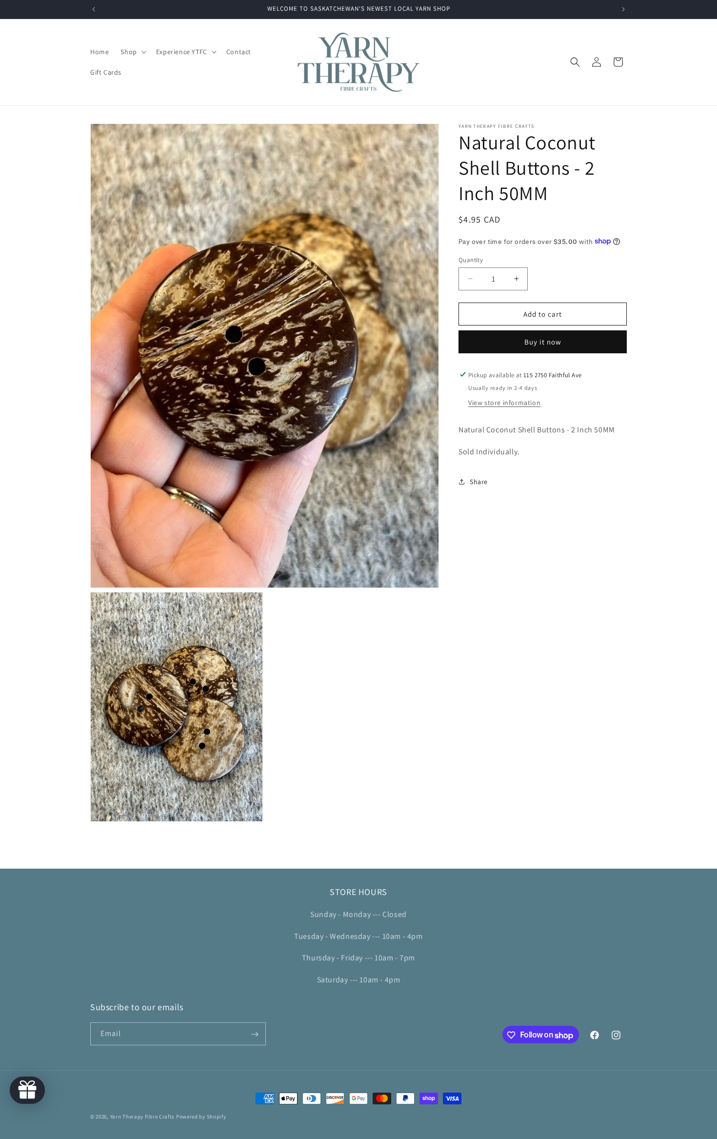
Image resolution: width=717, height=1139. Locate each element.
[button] (132, 51)
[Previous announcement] (93, 9)
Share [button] (479, 481)
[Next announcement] (623, 9)
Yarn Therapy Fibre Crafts (142, 1116)
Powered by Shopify (201, 1116)
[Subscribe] (254, 1034)
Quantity (470, 259)
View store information (504, 402)
